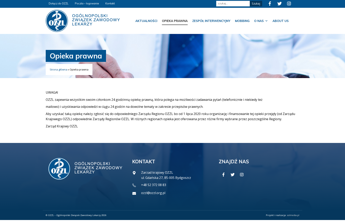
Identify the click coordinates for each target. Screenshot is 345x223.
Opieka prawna (175, 21)
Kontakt (110, 3)
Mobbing (242, 21)
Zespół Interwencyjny (211, 21)
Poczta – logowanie (87, 3)
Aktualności (146, 21)
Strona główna (58, 69)
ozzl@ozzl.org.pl (153, 193)
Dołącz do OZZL (58, 3)
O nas (259, 21)
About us (281, 21)
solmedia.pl (293, 215)
